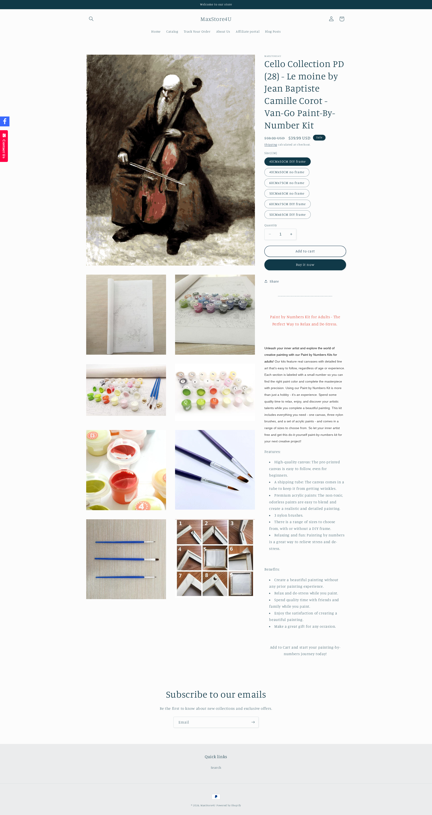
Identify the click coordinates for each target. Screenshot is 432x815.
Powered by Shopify (228, 805)
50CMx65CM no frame (286, 193)
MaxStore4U (208, 805)
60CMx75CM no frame (286, 182)
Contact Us (4, 147)
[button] (91, 19)
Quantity (270, 225)
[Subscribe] (253, 722)
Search (216, 767)
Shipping (270, 144)
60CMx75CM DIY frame (287, 204)
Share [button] (274, 281)
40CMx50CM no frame (286, 172)
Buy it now (305, 264)
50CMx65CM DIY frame (287, 214)
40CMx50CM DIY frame (287, 161)
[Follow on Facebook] (4, 121)
